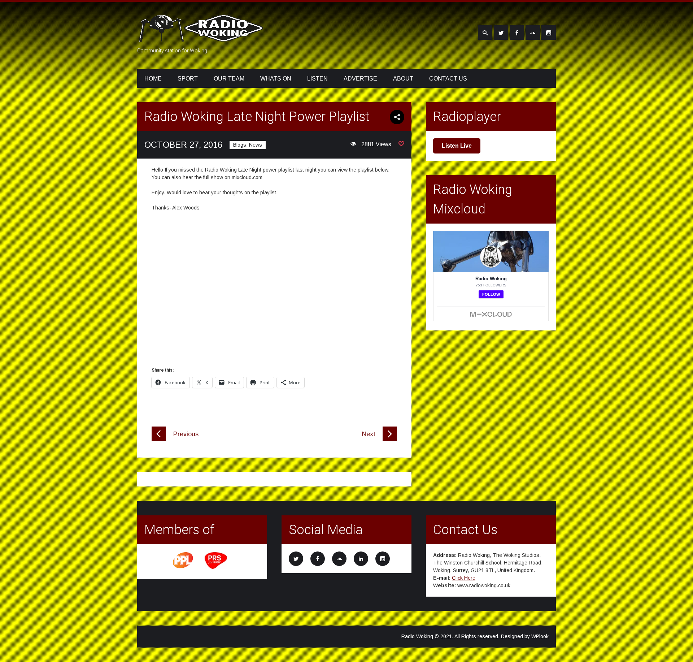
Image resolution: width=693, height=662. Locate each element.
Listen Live (457, 146)
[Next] (390, 439)
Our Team (229, 78)
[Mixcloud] (533, 32)
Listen (317, 78)
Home (153, 78)
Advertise (360, 78)
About (403, 78)
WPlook (540, 636)
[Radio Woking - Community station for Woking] (202, 37)
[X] (501, 32)
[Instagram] (548, 32)
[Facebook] (517, 32)
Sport (188, 78)
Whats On (275, 78)
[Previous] (159, 439)
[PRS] (216, 568)
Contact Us (448, 78)
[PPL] (183, 568)
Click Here (463, 578)
